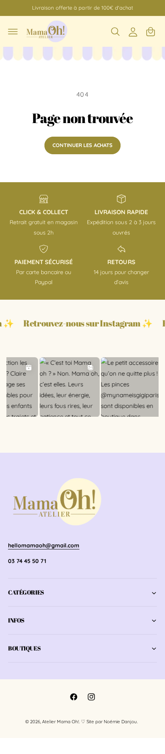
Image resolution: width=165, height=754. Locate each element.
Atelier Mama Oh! (60, 721)
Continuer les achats (82, 145)
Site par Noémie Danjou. (112, 721)
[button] (13, 31)
